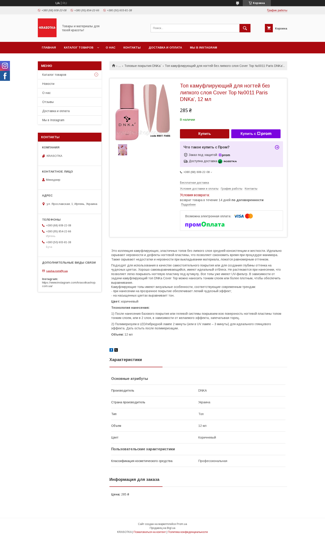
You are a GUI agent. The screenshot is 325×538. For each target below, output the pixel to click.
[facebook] (111, 350)
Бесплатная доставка (194, 182)
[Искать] (244, 28)
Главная (49, 47)
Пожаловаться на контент (150, 532)
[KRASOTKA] (47, 36)
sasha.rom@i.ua (57, 270)
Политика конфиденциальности (188, 532)
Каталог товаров (78, 47)
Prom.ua (182, 524)
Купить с (248, 134)
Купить (204, 134)
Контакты (132, 47)
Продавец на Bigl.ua (162, 528)
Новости (48, 83)
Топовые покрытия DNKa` (143, 66)
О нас (110, 47)
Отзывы (48, 102)
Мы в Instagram (203, 47)
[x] (116, 350)
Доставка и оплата (165, 47)
